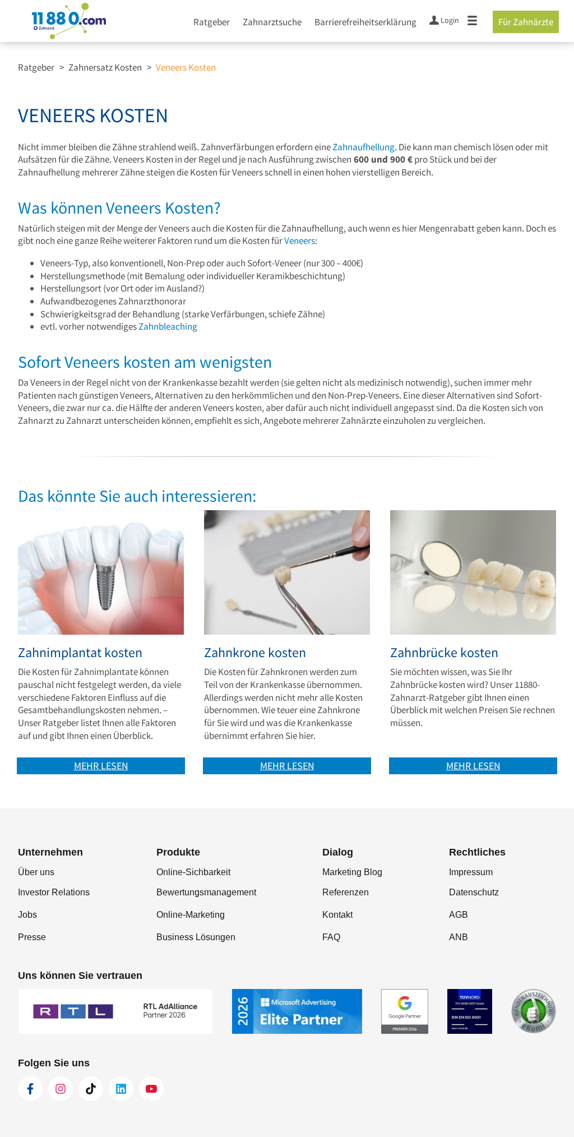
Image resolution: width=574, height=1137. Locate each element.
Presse (32, 937)
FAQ (331, 937)
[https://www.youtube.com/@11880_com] (151, 1088)
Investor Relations (54, 892)
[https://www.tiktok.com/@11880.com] (90, 1088)
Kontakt (337, 914)
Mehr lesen (101, 765)
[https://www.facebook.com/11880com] (30, 1088)
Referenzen (345, 892)
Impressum (471, 872)
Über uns (36, 872)
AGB (458, 914)
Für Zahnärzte (525, 22)
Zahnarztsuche (272, 22)
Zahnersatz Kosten (105, 67)
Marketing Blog (352, 872)
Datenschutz (474, 892)
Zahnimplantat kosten (80, 653)
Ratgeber (211, 22)
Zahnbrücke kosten (444, 653)
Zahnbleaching (167, 326)
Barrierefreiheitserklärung (365, 22)
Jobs (27, 914)
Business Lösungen (195, 937)
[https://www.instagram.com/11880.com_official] (60, 1088)
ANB (458, 937)
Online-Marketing (190, 914)
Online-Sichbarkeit (193, 872)
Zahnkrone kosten (255, 653)
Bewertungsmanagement (206, 892)
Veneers (299, 240)
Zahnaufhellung (363, 147)
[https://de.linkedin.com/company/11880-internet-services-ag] (121, 1088)
